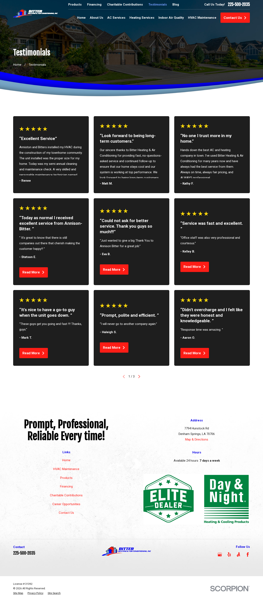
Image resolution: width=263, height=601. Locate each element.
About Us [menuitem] (96, 17)
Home (66, 460)
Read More (31, 272)
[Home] (35, 13)
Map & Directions (196, 439)
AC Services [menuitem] (116, 17)
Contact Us (233, 18)
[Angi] (238, 554)
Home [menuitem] (81, 17)
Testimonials (157, 4)
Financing (94, 4)
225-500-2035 (239, 4)
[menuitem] (18, 593)
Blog (175, 4)
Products (75, 4)
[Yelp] (229, 554)
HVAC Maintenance (66, 469)
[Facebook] (248, 554)
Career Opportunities (66, 504)
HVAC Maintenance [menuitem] (202, 17)
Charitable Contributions (125, 4)
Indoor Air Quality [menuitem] (171, 17)
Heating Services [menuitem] (141, 17)
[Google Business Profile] (220, 554)
